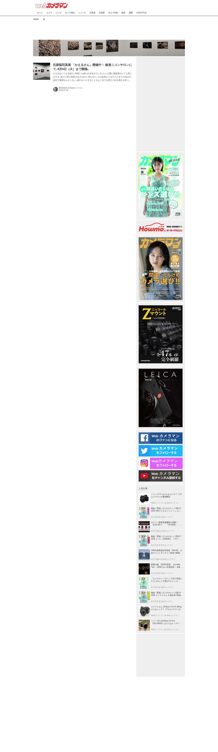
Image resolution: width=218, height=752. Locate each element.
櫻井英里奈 (63, 88)
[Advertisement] (109, 29)
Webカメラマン (76, 88)
